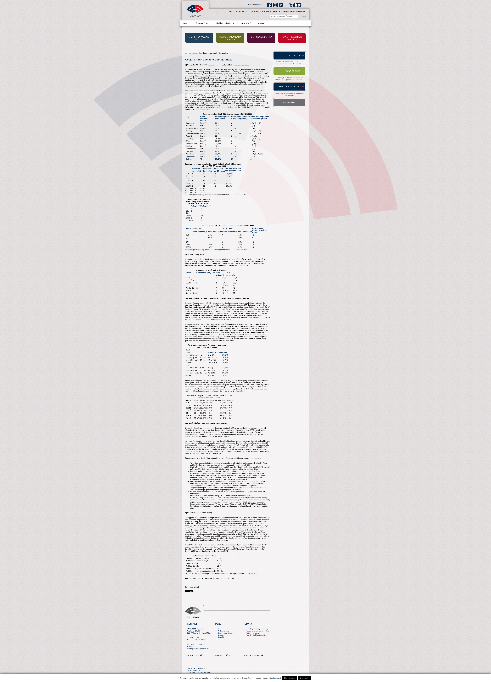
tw (189, 664)
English (258, 4)
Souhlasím (304, 678)
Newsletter (294, 55)
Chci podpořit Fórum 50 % (288, 87)
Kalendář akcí (289, 102)
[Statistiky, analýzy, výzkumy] (199, 38)
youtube (295, 5)
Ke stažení (245, 23)
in (201, 664)
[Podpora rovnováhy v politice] (230, 38)
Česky (251, 4)
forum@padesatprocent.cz (198, 649)
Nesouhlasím (289, 678)
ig (275, 5)
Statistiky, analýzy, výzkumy (257, 629)
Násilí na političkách (224, 23)
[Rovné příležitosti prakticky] (292, 38)
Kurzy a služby (293, 71)
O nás (185, 23)
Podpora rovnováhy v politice (257, 631)
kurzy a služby (251, 655)
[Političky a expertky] (261, 38)
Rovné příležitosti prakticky (256, 635)
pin (193, 664)
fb (269, 5)
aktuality (220, 655)
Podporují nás (202, 23)
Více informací (275, 678)
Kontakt (261, 23)
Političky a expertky (253, 633)
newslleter (193, 655)
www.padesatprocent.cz (193, 53)
